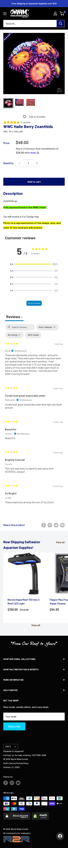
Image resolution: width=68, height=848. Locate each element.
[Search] (60, 23)
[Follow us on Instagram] (12, 783)
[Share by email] (62, 524)
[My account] (55, 13)
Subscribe (14, 726)
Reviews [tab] (14, 316)
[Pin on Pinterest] (50, 524)
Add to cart (34, 181)
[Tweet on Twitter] (56, 524)
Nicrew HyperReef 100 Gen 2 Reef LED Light (23, 601)
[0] (62, 13)
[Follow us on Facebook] (5, 783)
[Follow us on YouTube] (18, 783)
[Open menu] (5, 13)
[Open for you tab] (60, 836)
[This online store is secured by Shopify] (40, 814)
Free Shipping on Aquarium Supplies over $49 (34, 3)
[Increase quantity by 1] (37, 163)
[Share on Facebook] (43, 524)
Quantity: (8, 163)
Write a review (34, 303)
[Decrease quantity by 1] (19, 163)
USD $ (8, 746)
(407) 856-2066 (39, 755)
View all (60, 542)
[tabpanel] (34, 416)
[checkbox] (33, 335)
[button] (34, 264)
